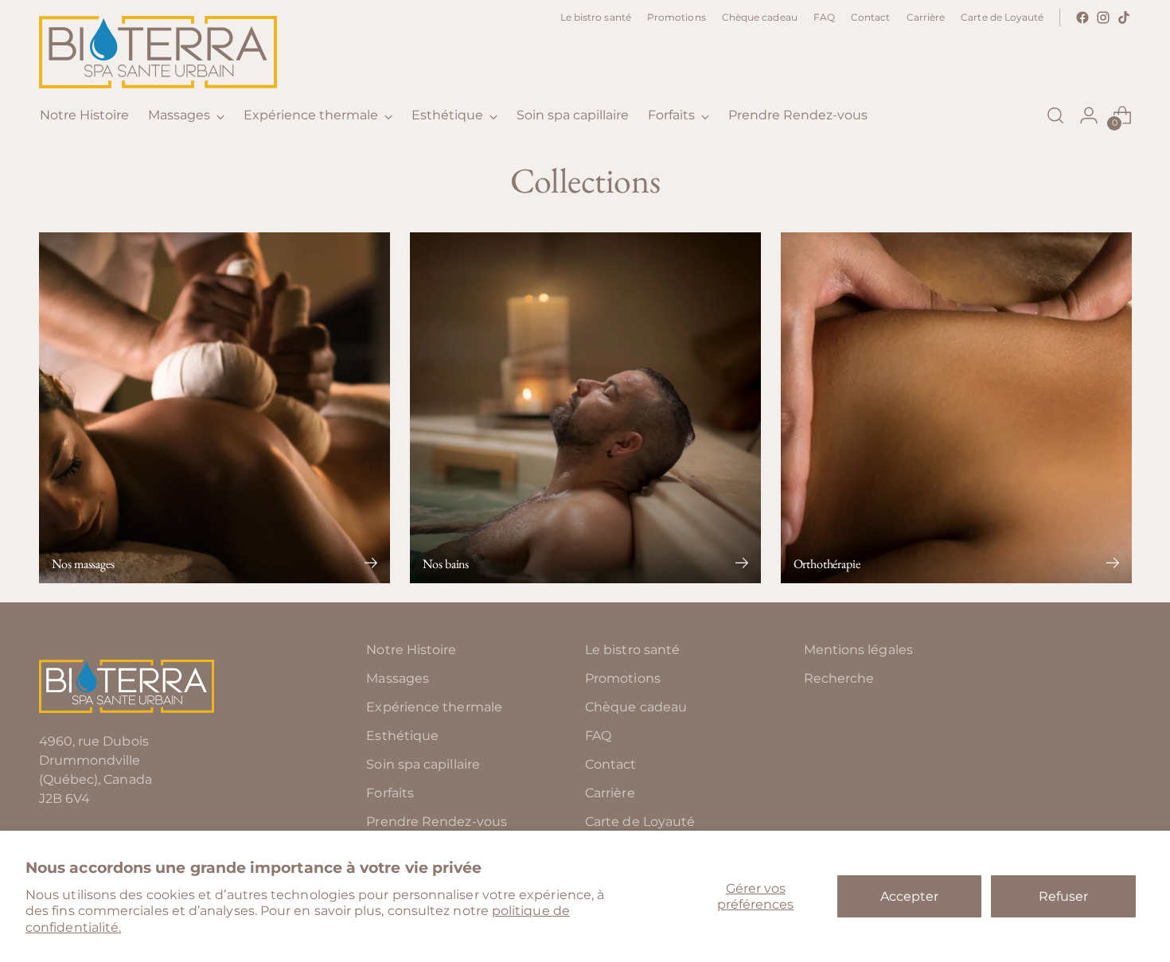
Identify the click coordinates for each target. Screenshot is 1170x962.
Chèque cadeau (636, 707)
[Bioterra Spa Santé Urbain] (158, 52)
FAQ (598, 735)
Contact (611, 764)
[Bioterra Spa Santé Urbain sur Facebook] (1082, 17)
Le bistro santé (632, 649)
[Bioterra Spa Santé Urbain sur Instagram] (1103, 17)
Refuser (1063, 896)
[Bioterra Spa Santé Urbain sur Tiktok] (1124, 17)
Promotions (623, 678)
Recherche (839, 678)
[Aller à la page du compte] (1089, 115)
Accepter (909, 896)
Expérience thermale (434, 707)
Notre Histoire (411, 649)
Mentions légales (858, 649)
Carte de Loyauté (640, 821)
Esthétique (402, 735)
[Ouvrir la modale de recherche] (1055, 115)
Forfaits (390, 792)
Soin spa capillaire (423, 764)
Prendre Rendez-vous (436, 821)
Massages (397, 678)
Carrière (610, 792)
